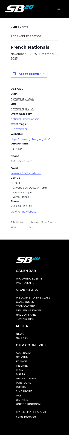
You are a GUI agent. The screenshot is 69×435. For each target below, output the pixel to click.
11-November (19, 129)
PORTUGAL (23, 382)
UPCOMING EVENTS (29, 278)
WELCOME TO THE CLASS (33, 297)
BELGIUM (22, 357)
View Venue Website (23, 211)
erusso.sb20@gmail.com (26, 173)
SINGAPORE (24, 391)
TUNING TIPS (25, 319)
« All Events (19, 27)
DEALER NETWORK (29, 310)
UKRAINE (22, 399)
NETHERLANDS (26, 378)
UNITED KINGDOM (28, 404)
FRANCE (21, 361)
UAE (18, 395)
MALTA (20, 374)
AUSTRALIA (23, 353)
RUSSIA (21, 387)
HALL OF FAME (26, 314)
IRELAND (22, 365)
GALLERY (22, 338)
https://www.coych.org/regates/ (30, 139)
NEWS (20, 333)
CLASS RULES (25, 302)
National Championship (25, 119)
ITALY (19, 370)
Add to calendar (30, 73)
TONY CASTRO (25, 306)
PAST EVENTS (25, 282)
